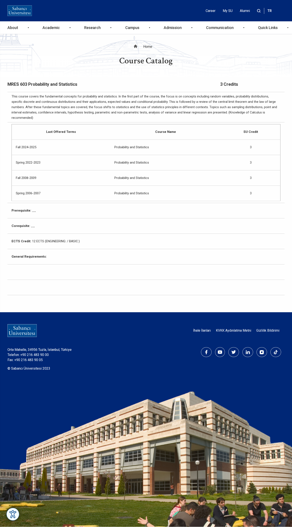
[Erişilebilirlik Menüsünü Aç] (12, 514)
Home (147, 47)
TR (269, 11)
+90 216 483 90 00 (34, 355)
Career (210, 11)
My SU (228, 11)
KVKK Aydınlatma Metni (233, 330)
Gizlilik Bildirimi (267, 330)
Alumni (245, 11)
